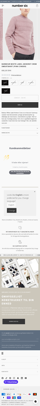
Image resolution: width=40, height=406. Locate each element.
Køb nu (20, 105)
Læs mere (4, 123)
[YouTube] (26, 378)
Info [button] (3, 365)
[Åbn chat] (35, 401)
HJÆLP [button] (4, 359)
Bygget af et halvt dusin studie (13, 404)
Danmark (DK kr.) (9, 389)
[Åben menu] (5, 5)
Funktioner (6, 128)
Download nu (13, 321)
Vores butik (6, 133)
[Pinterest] (10, 378)
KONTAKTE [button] (5, 372)
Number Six (6, 400)
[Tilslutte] (36, 339)
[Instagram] (14, 378)
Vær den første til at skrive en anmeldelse (20, 172)
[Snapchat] (18, 378)
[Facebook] (2, 378)
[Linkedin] (22, 378)
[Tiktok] (6, 378)
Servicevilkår (20, 347)
